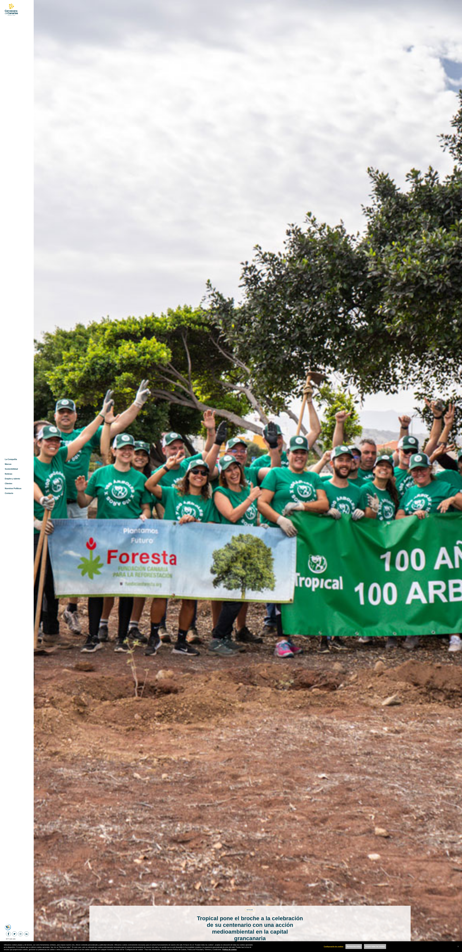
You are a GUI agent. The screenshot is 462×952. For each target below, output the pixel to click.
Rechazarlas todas (354, 946)
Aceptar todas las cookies (375, 946)
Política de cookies (229, 949)
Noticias (250, 909)
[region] (231, 946)
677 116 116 (10, 939)
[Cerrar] (458, 946)
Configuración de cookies (333, 946)
